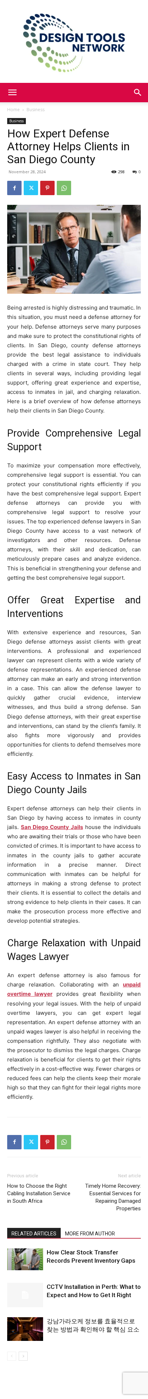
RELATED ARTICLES (33, 1234)
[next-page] (23, 1356)
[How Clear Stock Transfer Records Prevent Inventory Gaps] (25, 1259)
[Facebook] (14, 188)
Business (36, 110)
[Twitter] (31, 188)
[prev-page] (11, 1356)
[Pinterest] (47, 188)
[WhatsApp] (64, 188)
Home (13, 110)
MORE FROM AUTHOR (90, 1234)
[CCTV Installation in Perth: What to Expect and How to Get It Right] (25, 1295)
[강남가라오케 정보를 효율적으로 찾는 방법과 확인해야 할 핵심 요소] (25, 1329)
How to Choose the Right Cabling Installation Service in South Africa (38, 1193)
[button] (12, 92)
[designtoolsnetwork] (74, 41)
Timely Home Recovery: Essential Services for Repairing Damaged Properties (113, 1197)
